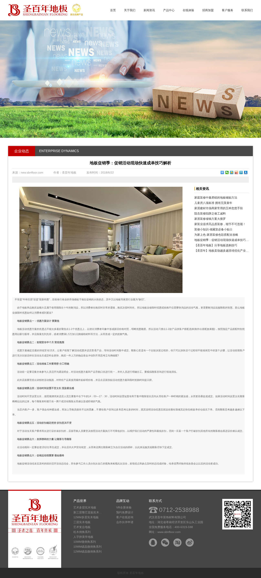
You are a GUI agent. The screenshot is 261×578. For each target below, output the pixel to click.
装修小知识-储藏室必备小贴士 (213, 229)
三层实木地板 (82, 522)
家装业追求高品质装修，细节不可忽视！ (220, 224)
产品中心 (169, 10)
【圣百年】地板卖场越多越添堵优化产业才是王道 (221, 250)
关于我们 (129, 10)
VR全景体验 (124, 507)
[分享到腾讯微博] (241, 172)
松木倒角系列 (82, 532)
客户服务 (227, 10)
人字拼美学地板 (83, 536)
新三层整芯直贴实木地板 (88, 512)
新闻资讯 (149, 10)
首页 (113, 10)
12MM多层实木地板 (86, 517)
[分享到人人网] (246, 172)
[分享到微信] (227, 172)
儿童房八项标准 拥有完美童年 (213, 202)
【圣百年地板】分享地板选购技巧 (215, 245)
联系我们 (247, 10)
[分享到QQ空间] (231, 172)
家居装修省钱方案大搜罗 (210, 218)
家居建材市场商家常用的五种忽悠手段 (218, 208)
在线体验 (188, 10)
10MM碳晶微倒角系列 (87, 546)
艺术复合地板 (82, 527)
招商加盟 (208, 10)
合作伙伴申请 (124, 522)
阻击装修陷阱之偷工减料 (210, 213)
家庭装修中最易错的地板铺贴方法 (215, 197)
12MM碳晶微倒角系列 (87, 551)
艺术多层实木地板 (84, 507)
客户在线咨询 (124, 517)
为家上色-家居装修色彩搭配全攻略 (216, 234)
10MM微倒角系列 (84, 541)
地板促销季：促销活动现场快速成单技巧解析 (221, 240)
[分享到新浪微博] (236, 172)
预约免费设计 (124, 512)
